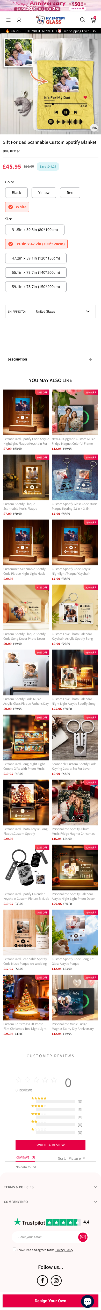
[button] (8, 20)
